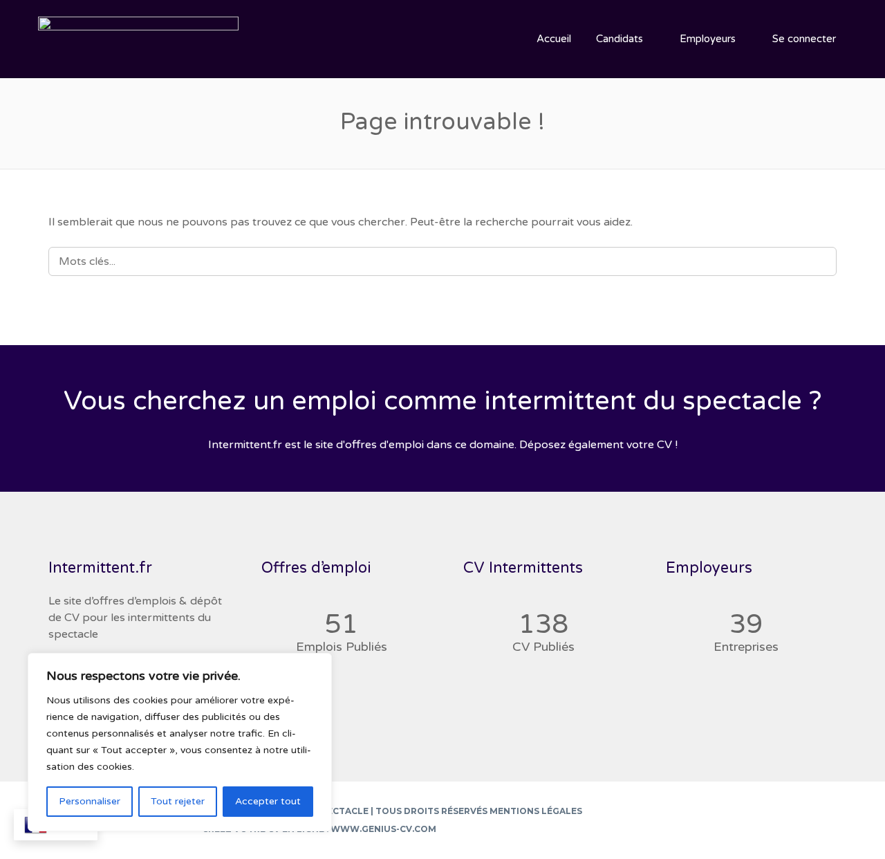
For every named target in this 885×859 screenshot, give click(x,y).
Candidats (619, 39)
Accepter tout (268, 801)
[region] (180, 742)
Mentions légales (536, 811)
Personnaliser (89, 801)
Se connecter (804, 39)
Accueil (554, 39)
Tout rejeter (178, 801)
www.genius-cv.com (383, 829)
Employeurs (708, 39)
